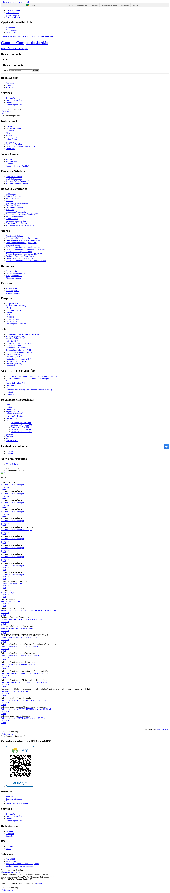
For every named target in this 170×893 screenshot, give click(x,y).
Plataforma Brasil (13, 319)
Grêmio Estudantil (13, 245)
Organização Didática (14, 416)
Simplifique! (68, 5)
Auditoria (9, 201)
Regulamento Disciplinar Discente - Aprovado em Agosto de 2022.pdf (28, 610)
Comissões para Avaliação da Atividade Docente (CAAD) (29, 390)
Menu (3, 113)
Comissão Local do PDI (15, 383)
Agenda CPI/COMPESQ (16, 306)
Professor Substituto (14, 177)
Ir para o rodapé (13, 17)
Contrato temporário (14, 179)
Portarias (9, 434)
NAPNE (9, 381)
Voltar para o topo (8, 734)
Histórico (9, 126)
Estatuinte (10, 392)
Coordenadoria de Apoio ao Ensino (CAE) (23, 240)
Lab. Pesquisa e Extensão (16, 324)
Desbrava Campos (13, 293)
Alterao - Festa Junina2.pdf (11, 583)
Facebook (10, 831)
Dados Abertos (12, 219)
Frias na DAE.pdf (8, 592)
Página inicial (6, 111)
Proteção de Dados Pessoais (17, 223)
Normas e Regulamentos (15, 273)
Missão (9, 133)
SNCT (8, 308)
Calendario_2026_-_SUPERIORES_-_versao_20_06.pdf (23, 718)
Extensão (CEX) (12, 341)
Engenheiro (10, 366)
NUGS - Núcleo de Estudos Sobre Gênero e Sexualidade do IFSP (32, 376)
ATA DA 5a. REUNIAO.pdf (12, 539)
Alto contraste (11, 30)
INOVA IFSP (11, 321)
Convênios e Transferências (17, 203)
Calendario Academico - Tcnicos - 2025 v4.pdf (19, 646)
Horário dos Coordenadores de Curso (20, 146)
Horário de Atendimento (15, 144)
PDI (7, 438)
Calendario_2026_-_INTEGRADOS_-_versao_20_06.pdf (24, 700)
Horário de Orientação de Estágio (19, 252)
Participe (94, 5)
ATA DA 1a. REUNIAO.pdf (12, 485)
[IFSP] (3, 473)
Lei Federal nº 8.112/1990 (21, 423)
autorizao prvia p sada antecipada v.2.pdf (17, 628)
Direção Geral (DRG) (14, 345)
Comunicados (11, 436)
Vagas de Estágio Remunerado (18, 181)
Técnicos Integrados (14, 161)
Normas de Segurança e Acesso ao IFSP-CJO (24, 254)
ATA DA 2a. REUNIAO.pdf (12, 503)
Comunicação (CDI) (14, 363)
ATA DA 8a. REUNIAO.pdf (12, 565)
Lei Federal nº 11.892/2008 (21, 425)
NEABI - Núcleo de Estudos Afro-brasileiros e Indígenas (28, 378)
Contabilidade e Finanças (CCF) (18, 359)
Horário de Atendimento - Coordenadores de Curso (26, 261)
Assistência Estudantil (14, 236)
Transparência (11, 98)
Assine (8, 849)
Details (3, 489)
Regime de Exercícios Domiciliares (20, 256)
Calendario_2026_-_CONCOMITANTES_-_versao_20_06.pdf (26, 709)
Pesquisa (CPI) (12, 303)
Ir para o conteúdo (14, 10)
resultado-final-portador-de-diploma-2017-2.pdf (19, 637)
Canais (135, 5)
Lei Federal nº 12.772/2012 (21, 432)
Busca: (6, 71)
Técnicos (9, 159)
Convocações (11, 418)
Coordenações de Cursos (16, 348)
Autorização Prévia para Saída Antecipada (22, 238)
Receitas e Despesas (14, 205)
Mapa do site (11, 32)
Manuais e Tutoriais (13, 278)
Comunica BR (82, 5)
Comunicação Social (14, 105)
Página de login (12, 464)
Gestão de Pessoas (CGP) (16, 354)
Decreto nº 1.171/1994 (20, 427)
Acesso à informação (109, 5)
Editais (8, 405)
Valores (9, 135)
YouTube (9, 836)
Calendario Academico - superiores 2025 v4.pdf (20, 664)
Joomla (39, 883)
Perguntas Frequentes (14, 216)
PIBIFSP (9, 312)
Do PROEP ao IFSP (14, 128)
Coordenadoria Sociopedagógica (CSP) (21, 243)
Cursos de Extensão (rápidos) (17, 166)
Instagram (10, 834)
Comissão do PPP (13, 385)
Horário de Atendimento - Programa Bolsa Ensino (25, 249)
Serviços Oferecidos (14, 276)
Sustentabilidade (12, 394)
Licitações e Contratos (14, 207)
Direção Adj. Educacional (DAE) (19, 343)
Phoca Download (162, 729)
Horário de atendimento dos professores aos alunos (26, 247)
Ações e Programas (13, 196)
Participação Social (13, 198)
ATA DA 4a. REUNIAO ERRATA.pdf (16, 530)
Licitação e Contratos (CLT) (17, 361)
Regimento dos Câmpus (15, 411)
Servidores (10, 210)
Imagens (10, 451)
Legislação (125, 5)
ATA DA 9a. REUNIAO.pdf (12, 574)
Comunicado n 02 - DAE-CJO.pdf (14, 691)
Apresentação (11, 271)
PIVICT (9, 315)
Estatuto (9, 407)
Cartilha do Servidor (14, 414)
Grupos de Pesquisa (14, 310)
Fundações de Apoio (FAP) (17, 221)
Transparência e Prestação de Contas (20, 225)
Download (5, 487)
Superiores (10, 164)
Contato (9, 102)
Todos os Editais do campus (17, 183)
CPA (8, 387)
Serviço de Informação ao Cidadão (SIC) (22, 214)
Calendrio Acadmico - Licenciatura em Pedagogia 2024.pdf (24, 673)
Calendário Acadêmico (15, 100)
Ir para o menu (12, 13)
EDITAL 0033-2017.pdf (10, 601)
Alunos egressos (12, 291)
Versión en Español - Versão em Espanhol (22, 864)
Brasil (33, 5)
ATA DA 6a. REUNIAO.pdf (12, 548)
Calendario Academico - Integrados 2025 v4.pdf (20, 655)
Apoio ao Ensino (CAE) (15, 339)
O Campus (10, 131)
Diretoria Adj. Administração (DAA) (20, 352)
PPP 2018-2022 (12, 441)
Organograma (11, 137)
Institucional (11, 194)
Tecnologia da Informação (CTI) (18, 350)
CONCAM (10, 149)
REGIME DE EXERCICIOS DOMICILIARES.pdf (21, 619)
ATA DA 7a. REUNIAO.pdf (12, 557)
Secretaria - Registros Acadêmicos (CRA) (22, 334)
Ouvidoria (10, 142)
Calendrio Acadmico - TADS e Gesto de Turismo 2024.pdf (24, 682)
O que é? (9, 846)
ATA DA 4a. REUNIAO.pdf (12, 521)
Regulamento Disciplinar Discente (19, 258)
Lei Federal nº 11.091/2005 (21, 429)
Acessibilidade (11, 28)
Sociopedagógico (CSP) (15, 336)
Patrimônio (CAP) (13, 357)
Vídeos (10, 453)
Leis (7, 420)
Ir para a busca (12, 15)
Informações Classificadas (16, 212)
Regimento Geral (12, 409)
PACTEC (10, 317)
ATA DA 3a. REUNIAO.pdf (12, 512)
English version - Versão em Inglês (19, 866)
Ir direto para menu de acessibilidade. (15, 2)
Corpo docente (12, 140)
